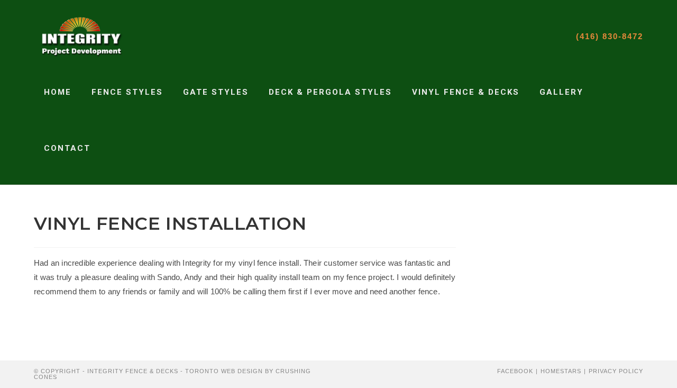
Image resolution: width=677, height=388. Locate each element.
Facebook (515, 371)
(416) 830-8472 (609, 36)
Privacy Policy (616, 371)
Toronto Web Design (224, 371)
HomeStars (561, 371)
